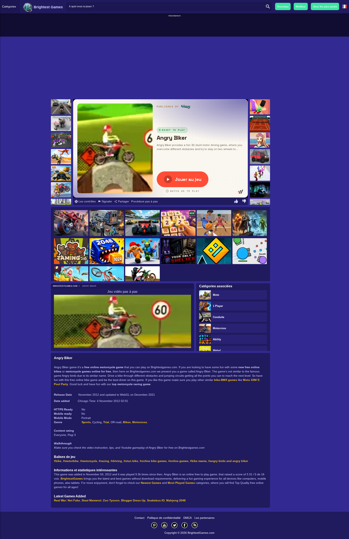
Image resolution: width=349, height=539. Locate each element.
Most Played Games (181, 482)
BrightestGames (72, 478)
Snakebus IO (156, 500)
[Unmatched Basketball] (214, 223)
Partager (123, 201)
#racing (104, 461)
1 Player (218, 306)
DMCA (187, 517)
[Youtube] (164, 525)
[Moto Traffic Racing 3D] (61, 106)
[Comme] (236, 201)
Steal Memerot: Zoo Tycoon (101, 500)
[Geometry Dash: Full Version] (214, 251)
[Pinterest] (154, 525)
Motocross (219, 328)
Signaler (106, 201)
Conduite (218, 317)
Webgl (217, 350)
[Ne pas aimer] (244, 201)
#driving (116, 461)
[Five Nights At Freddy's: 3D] (178, 251)
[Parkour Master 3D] (260, 106)
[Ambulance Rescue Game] (106, 223)
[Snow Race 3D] (260, 173)
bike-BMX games (225, 380)
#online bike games (153, 461)
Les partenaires (204, 517)
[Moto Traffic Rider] (61, 173)
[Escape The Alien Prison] (142, 251)
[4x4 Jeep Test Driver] (260, 156)
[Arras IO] (249, 251)
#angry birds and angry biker (228, 461)
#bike (57, 461)
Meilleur (301, 6)
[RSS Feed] (194, 525)
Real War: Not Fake (67, 500)
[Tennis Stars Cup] (260, 123)
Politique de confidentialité (164, 517)
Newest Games (151, 482)
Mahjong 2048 (176, 500)
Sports (86, 422)
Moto (216, 294)
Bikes (127, 422)
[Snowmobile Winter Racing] (61, 123)
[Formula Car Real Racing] (142, 223)
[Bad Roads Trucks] (260, 189)
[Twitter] (174, 525)
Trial (106, 422)
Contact (139, 517)
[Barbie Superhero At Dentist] (260, 140)
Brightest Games (48, 7)
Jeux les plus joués (325, 6)
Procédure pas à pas (144, 201)
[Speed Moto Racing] (61, 140)
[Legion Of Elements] (249, 223)
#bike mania (198, 461)
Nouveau (283, 6)
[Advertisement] (174, 26)
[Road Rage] (71, 223)
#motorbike (71, 461)
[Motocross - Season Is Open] (142, 279)
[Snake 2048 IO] (106, 251)
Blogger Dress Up (133, 500)
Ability (217, 339)
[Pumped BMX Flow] (106, 279)
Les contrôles (87, 201)
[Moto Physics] (61, 156)
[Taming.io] (71, 251)
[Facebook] (184, 525)
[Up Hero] (71, 279)
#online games (178, 461)
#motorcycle (88, 461)
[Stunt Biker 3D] (61, 189)
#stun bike (131, 461)
